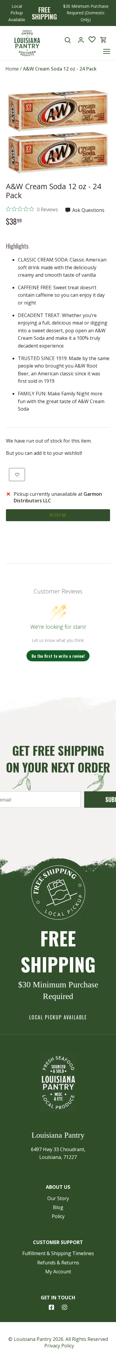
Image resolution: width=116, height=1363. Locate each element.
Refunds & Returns (58, 1262)
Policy (58, 1216)
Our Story (58, 1198)
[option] (58, 131)
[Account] (80, 40)
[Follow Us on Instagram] (64, 1307)
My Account (58, 1271)
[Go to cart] (103, 40)
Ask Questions (87, 210)
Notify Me (58, 515)
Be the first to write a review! (58, 656)
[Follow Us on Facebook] (51, 1307)
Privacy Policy (59, 1345)
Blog (58, 1207)
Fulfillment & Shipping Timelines (58, 1253)
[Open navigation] (106, 51)
